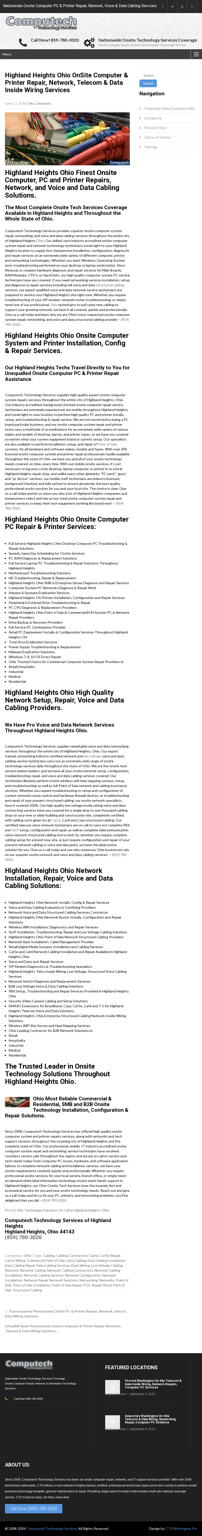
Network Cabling (33, 1270)
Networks (107, 1280)
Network (11, 1270)
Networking (89, 1280)
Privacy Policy (155, 128)
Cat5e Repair (110, 1255)
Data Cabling (76, 1260)
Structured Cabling (27, 1290)
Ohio (40, 241)
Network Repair (36, 1280)
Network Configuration (83, 1275)
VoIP (15, 830)
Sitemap (150, 147)
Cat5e (56, 820)
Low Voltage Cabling (107, 1265)
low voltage (92, 756)
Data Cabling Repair (20, 1265)
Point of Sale (107, 444)
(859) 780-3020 (54, 1200)
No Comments (40, 103)
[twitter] (172, 6)
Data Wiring (80, 1265)
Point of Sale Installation (31, 1285)
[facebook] (163, 6)
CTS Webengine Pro (181, 1528)
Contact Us (153, 118)
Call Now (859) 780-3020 (33, 1508)
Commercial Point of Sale (46, 1260)
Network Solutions (63, 1280)
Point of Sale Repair (67, 1285)
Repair (96, 1285)
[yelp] (192, 6)
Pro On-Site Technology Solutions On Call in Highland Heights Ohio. (57, 1210)
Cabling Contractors (72, 1255)
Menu (6, 54)
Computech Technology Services (52, 1528)
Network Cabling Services (44, 1275)
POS (86, 1285)
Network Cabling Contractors (70, 1270)
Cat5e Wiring (15, 1260)
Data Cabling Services (53, 1265)
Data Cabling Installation (107, 1260)
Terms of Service (157, 137)
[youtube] (182, 6)
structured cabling (110, 285)
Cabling (49, 1255)
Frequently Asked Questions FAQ (169, 109)
